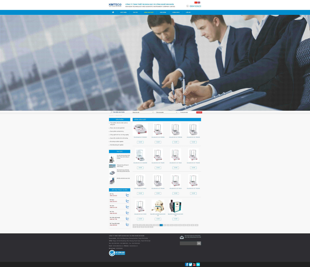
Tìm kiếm (199, 112)
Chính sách (175, 12)
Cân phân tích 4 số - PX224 (176, 162)
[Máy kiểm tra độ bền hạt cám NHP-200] (175, 206)
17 (134, 226)
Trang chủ (111, 115)
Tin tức (135, 12)
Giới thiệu (123, 12)
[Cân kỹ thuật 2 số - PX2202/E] (140, 130)
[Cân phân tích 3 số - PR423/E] (193, 130)
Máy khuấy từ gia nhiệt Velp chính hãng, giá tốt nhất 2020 (123, 170)
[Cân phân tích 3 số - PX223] (175, 181)
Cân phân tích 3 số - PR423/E (193, 137)
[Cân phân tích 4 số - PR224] (140, 181)
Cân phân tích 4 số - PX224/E (193, 162)
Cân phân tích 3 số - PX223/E (193, 188)
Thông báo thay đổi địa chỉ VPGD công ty (123, 166)
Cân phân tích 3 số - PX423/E (158, 137)
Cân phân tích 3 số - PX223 (176, 188)
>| (151, 226)
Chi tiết (140, 142)
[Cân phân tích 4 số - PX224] (175, 155)
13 (184, 225)
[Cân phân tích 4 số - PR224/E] (158, 181)
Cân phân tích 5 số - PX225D (158, 162)
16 (196, 225)
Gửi (199, 243)
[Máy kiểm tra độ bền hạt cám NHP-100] (158, 206)
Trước (135, 225)
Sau (147, 226)
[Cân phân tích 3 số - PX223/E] (193, 181)
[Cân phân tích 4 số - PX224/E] (193, 155)
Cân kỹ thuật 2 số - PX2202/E (140, 137)
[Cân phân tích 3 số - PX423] (140, 206)
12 (180, 225)
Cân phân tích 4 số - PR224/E (157, 188)
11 (176, 225)
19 (142, 226)
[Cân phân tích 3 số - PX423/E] (158, 130)
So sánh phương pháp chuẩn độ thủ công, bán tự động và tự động (123, 157)
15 (192, 225)
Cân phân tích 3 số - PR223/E (175, 137)
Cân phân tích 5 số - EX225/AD (140, 162)
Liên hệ (188, 12)
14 (188, 225)
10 (172, 225)
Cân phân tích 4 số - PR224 (140, 188)
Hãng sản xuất (149, 12)
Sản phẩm (163, 12)
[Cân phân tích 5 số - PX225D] (158, 155)
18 (138, 226)
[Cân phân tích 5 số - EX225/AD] (140, 155)
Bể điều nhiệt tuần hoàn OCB (123, 178)
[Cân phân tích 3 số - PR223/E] (175, 130)
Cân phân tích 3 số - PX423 (140, 214)
